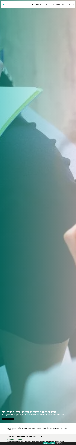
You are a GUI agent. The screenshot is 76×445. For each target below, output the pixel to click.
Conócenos (56, 4)
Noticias (64, 4)
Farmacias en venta (37, 4)
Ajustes (58, 443)
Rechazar (52, 443)
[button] (38, 5)
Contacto (71, 4)
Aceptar (45, 443)
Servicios (48, 4)
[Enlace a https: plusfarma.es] (9, 4)
